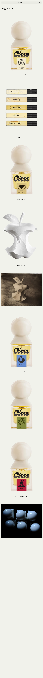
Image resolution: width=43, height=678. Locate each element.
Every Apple (21, 265)
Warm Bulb (21, 199)
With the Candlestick (21, 496)
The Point (21, 371)
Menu (3, 2)
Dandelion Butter (21, 75)
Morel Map (21, 434)
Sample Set (21, 137)
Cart (39, 2)
